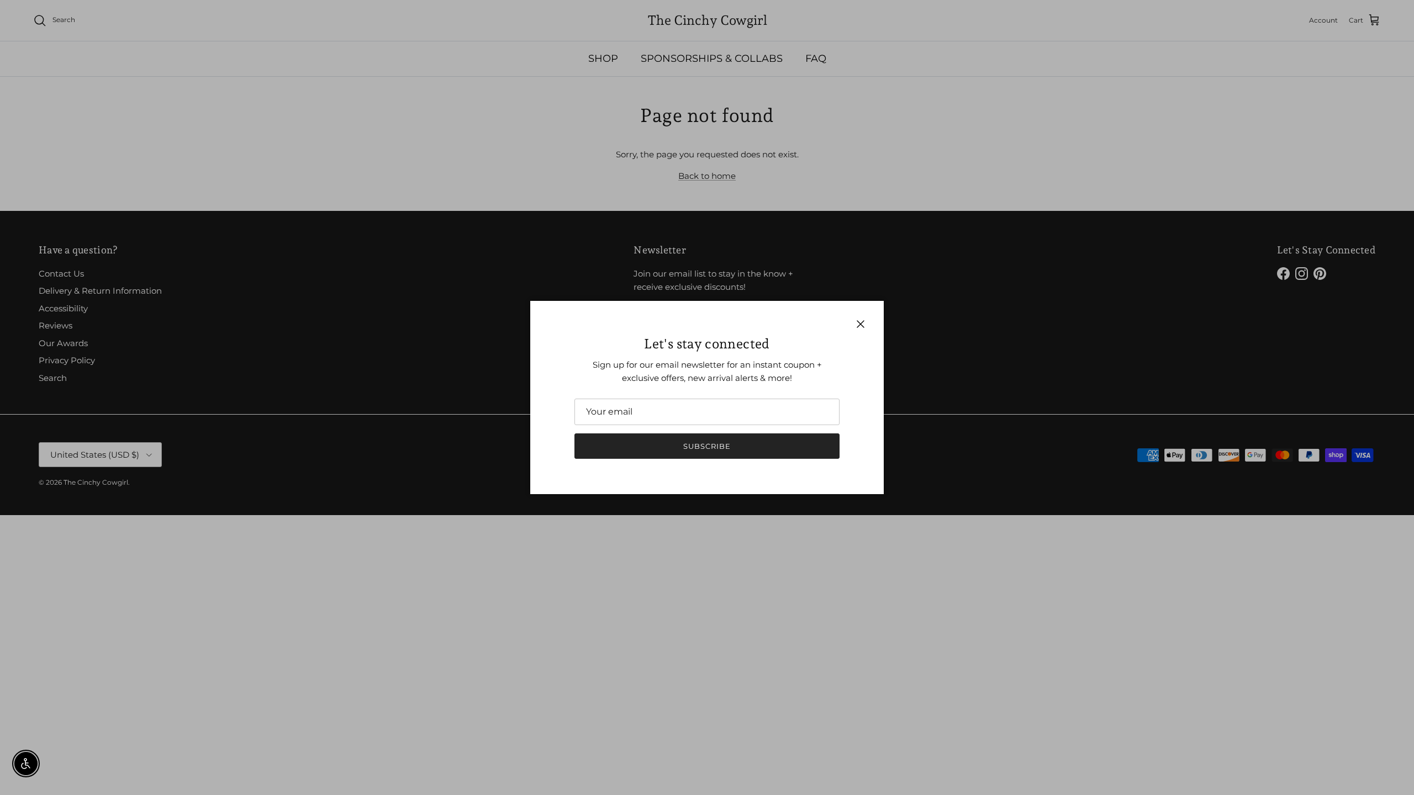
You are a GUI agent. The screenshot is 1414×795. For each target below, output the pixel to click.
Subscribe (707, 446)
